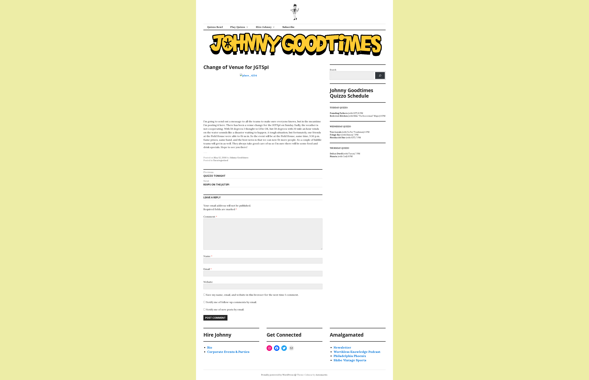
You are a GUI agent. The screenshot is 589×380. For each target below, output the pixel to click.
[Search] (380, 75)
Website (208, 281)
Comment (210, 216)
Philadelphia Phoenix (350, 356)
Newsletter (342, 347)
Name (207, 256)
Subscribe (288, 27)
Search (333, 70)
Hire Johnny (264, 27)
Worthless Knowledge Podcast (357, 352)
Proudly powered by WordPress (277, 375)
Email (207, 269)
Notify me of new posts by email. (225, 309)
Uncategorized (220, 160)
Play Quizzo (237, 27)
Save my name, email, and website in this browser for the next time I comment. (252, 294)
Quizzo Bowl (215, 27)
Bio (209, 347)
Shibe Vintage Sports (350, 360)
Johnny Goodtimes (239, 157)
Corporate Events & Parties (228, 352)
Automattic (321, 375)
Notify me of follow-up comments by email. (231, 302)
